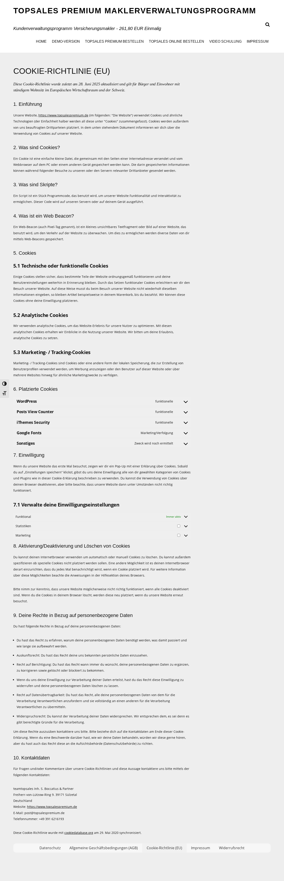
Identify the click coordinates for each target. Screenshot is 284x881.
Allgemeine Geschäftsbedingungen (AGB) (103, 847)
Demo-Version (66, 41)
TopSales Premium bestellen (114, 41)
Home (41, 41)
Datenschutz (50, 847)
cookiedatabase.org (78, 833)
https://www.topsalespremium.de (63, 115)
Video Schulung (225, 41)
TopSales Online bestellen (176, 41)
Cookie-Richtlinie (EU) (164, 847)
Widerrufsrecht (232, 847)
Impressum (257, 41)
